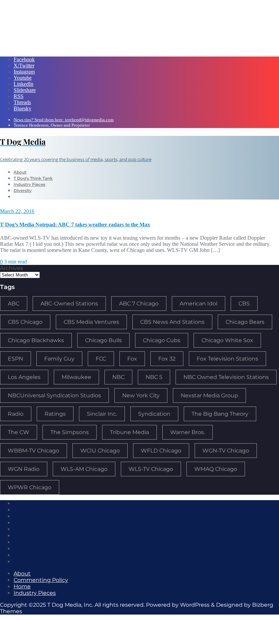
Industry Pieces (35, 593)
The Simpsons (69, 432)
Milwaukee (76, 377)
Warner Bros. (187, 432)
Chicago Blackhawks (36, 340)
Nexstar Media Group (209, 395)
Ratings (55, 414)
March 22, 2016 (17, 211)
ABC (13, 303)
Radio (15, 414)
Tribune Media (129, 432)
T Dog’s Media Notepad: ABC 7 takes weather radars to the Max (75, 224)
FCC (101, 358)
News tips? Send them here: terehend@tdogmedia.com (64, 119)
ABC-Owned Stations (69, 303)
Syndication (154, 414)
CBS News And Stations (172, 322)
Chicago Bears (245, 322)
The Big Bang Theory (220, 414)
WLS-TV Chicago (151, 469)
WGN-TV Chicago (225, 450)
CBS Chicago (25, 322)
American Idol (198, 303)
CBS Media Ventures (91, 322)
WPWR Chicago (29, 487)
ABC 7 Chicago (139, 303)
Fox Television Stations (227, 358)
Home (22, 586)
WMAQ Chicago (215, 469)
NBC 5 (154, 377)
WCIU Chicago (100, 450)
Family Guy (59, 358)
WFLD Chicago (161, 450)
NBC (118, 377)
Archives (11, 268)
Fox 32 (167, 358)
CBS (244, 303)
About (22, 573)
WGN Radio (23, 469)
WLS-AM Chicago (84, 469)
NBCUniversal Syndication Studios (54, 395)
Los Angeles (24, 377)
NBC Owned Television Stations (226, 377)
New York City (141, 395)
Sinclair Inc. (102, 414)
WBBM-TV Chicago (33, 450)
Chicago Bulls (103, 340)
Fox (132, 358)
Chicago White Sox (227, 340)
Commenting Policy (41, 580)
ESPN (15, 358)
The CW (18, 432)
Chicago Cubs (161, 340)
